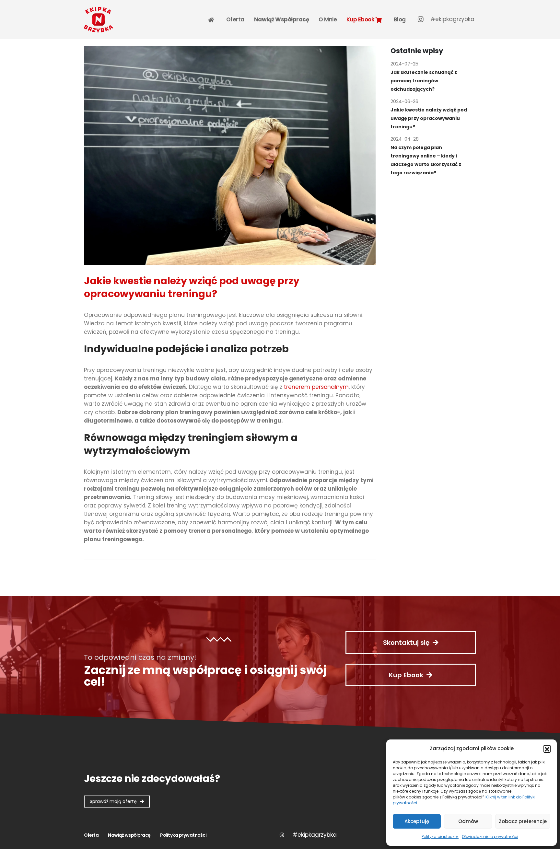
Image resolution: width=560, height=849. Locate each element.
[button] (547, 748)
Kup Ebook (361, 19)
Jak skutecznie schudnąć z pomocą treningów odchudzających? (424, 80)
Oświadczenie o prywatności (490, 836)
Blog (400, 19)
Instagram (281, 835)
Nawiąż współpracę (281, 19)
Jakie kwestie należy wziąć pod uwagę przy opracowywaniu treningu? (429, 118)
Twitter (314, 835)
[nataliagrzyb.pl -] (98, 19)
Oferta (235, 19)
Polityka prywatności (183, 835)
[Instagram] (420, 19)
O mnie (328, 19)
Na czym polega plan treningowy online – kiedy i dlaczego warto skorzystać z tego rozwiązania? (426, 160)
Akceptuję (416, 821)
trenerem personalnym (316, 387)
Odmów (468, 821)
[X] (452, 19)
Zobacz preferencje (523, 821)
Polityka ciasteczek (440, 836)
